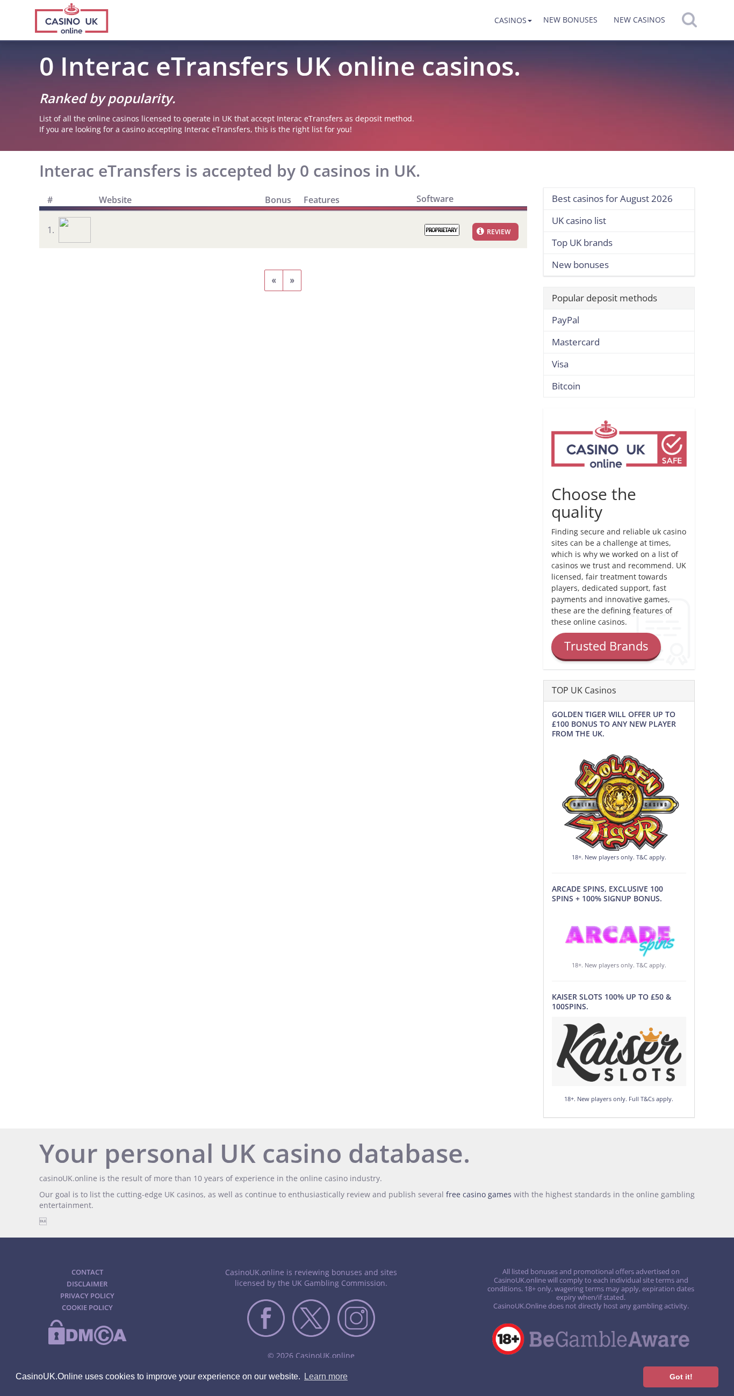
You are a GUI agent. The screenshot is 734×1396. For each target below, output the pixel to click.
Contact (87, 1272)
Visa (560, 364)
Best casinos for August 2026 (612, 198)
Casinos (510, 20)
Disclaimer (87, 1284)
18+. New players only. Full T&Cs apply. (618, 1099)
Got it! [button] (681, 1376)
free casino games (479, 1194)
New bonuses (570, 20)
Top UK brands (582, 242)
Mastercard (576, 342)
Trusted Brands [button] (606, 646)
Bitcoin (566, 386)
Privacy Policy (87, 1295)
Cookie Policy (87, 1307)
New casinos (639, 20)
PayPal (565, 320)
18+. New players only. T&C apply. (619, 857)
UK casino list (579, 220)
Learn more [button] (326, 1376)
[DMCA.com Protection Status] (87, 1343)
